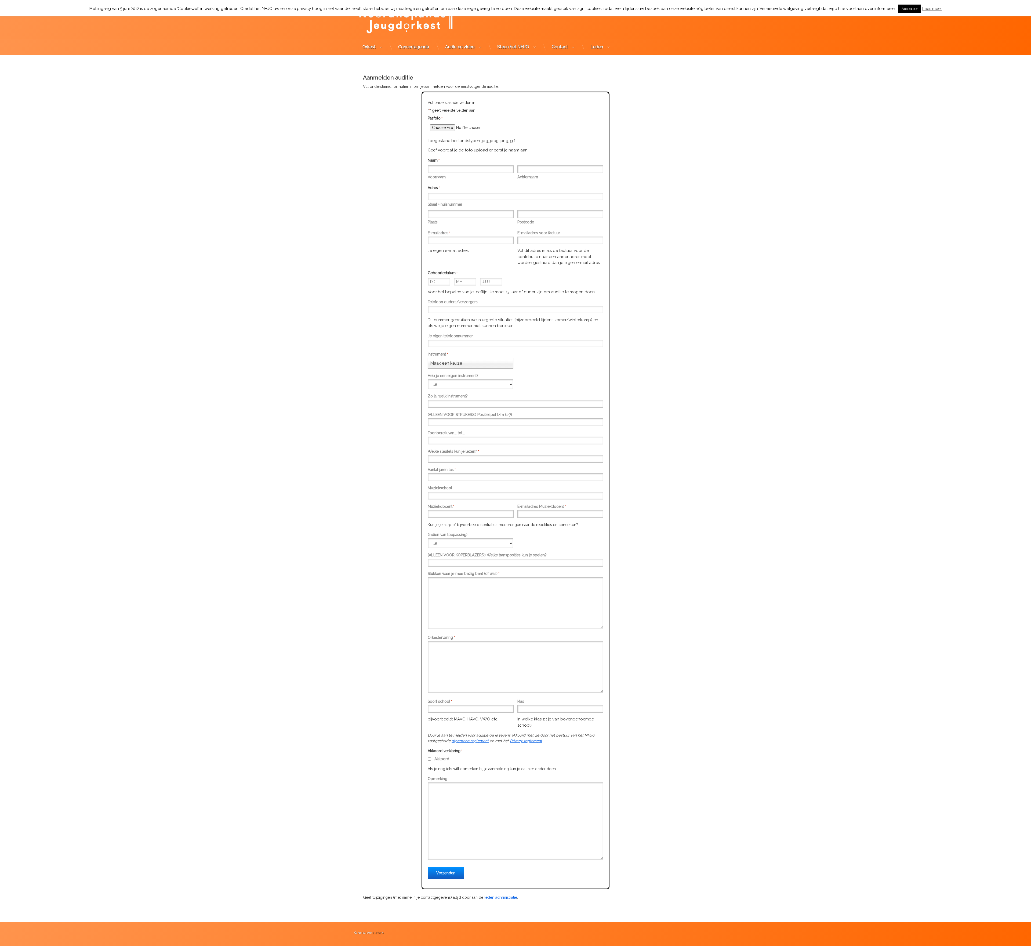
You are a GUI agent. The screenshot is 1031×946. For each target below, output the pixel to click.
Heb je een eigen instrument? (453, 376)
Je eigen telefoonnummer (450, 336)
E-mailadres (439, 233)
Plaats (433, 222)
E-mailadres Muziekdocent (541, 506)
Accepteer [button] (910, 9)
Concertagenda (413, 46)
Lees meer (932, 8)
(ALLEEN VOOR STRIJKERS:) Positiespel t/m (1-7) (470, 414)
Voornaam (437, 177)
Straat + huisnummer (445, 204)
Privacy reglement (526, 741)
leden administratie (500, 897)
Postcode (525, 222)
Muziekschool (440, 488)
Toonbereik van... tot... (446, 433)
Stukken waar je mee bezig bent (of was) (463, 573)
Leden (596, 46)
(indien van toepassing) (447, 534)
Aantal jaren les (442, 469)
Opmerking (437, 779)
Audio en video (460, 46)
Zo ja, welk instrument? (448, 396)
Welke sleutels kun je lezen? (453, 451)
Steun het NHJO (513, 46)
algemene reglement (470, 741)
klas (520, 701)
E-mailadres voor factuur (538, 233)
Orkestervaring (441, 637)
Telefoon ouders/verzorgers (453, 302)
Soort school (440, 701)
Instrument (438, 354)
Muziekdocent (441, 506)
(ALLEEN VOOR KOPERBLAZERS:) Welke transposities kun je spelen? (487, 555)
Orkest (369, 46)
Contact (560, 46)
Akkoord (441, 759)
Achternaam (527, 177)
